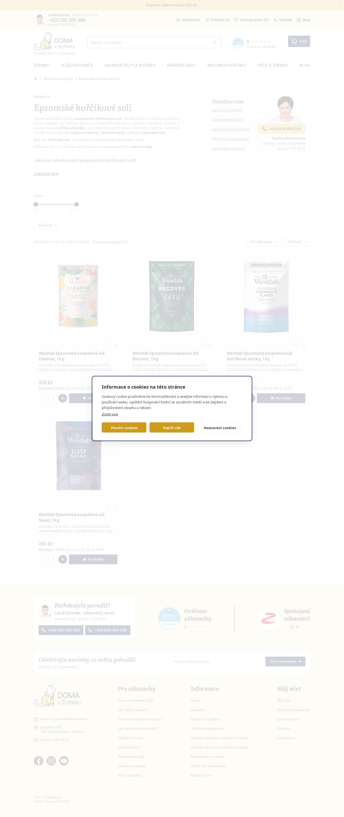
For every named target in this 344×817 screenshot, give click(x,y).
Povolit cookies (124, 427)
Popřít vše (172, 427)
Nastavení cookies (220, 427)
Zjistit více (110, 414)
